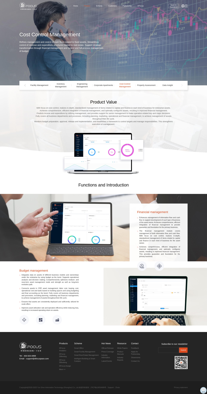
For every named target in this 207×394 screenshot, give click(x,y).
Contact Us (135, 361)
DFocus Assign (65, 366)
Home (75, 6)
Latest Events (106, 361)
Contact (135, 343)
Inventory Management (60, 85)
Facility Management (39, 85)
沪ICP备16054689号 (98, 387)
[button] (25, 85)
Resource (121, 343)
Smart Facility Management (84, 352)
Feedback (135, 348)
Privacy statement (181, 387)
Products (63, 343)
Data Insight (167, 85)
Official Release (107, 348)
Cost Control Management (125, 85)
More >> (62, 369)
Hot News (106, 343)
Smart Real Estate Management (86, 355)
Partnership (127, 6)
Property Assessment (146, 85)
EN (186, 5)
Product (87, 6)
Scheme (99, 6)
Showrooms (135, 357)
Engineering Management (82, 85)
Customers (112, 6)
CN (186, 7)
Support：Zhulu (114, 387)
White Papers (122, 348)
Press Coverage (107, 352)
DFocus (141, 6)
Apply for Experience (173, 6)
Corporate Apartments (103, 85)
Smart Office (79, 348)
